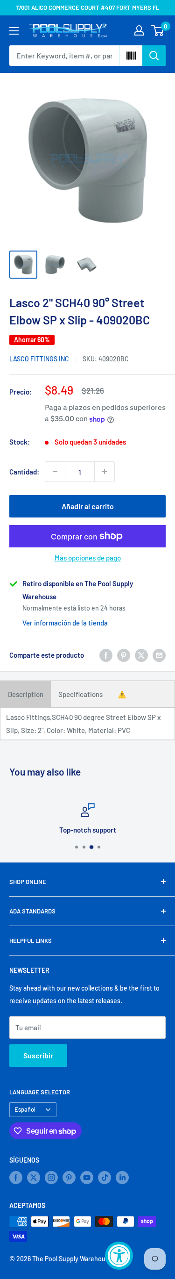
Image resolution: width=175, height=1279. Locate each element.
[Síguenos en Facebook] (15, 1177)
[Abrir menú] (14, 31)
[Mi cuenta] (139, 30)
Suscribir (38, 1055)
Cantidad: (24, 471)
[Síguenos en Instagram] (51, 1177)
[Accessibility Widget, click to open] (119, 1256)
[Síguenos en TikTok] (104, 1177)
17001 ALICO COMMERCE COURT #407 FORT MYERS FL (87, 7)
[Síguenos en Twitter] (33, 1177)
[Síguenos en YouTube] (86, 1177)
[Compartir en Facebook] (105, 655)
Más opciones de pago (88, 557)
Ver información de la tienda (65, 622)
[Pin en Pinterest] (123, 655)
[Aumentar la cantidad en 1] (104, 471)
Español (24, 1109)
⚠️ (122, 694)
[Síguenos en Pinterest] (69, 1177)
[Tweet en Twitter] (141, 655)
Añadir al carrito (88, 506)
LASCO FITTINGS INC (39, 359)
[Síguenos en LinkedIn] (122, 1177)
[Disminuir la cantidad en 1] (55, 471)
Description (25, 694)
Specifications (80, 694)
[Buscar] (154, 55)
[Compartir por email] (159, 655)
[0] (158, 30)
